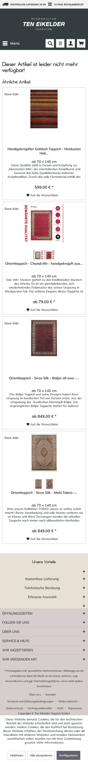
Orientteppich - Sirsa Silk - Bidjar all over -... (44, 378)
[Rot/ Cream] (49, 255)
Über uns (35, 694)
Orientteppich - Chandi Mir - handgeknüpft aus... (44, 263)
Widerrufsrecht (68, 701)
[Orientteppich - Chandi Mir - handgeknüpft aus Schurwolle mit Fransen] (44, 223)
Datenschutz (14, 708)
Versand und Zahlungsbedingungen (30, 701)
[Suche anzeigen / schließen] (49, 43)
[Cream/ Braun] (38, 255)
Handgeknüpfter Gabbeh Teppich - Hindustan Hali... (44, 151)
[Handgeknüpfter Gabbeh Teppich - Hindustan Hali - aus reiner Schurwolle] (44, 109)
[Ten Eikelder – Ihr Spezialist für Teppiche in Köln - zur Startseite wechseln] (44, 24)
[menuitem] (11, 43)
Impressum (75, 708)
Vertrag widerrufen (40, 708)
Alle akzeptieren (41, 755)
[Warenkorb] (81, 43)
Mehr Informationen (50, 742)
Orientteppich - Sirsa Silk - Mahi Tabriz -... (44, 492)
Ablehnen (16, 755)
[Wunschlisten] (60, 43)
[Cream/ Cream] (38, 484)
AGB (60, 708)
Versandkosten (14, 681)
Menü (15, 43)
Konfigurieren (68, 755)
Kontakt (50, 694)
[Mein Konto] (70, 43)
